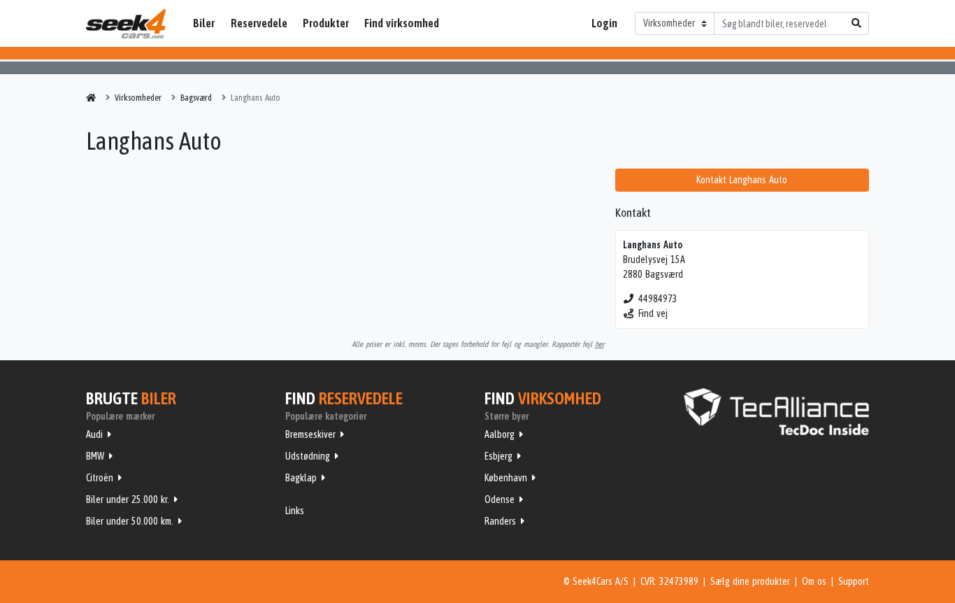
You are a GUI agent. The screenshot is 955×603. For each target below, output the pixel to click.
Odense (499, 499)
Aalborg (499, 434)
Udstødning (307, 456)
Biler (204, 23)
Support (853, 581)
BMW (95, 456)
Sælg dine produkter (750, 581)
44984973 (657, 298)
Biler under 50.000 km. (129, 521)
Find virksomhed (401, 23)
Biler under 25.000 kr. (127, 499)
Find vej (653, 313)
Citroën (99, 477)
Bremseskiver (310, 434)
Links (294, 510)
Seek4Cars (126, 23)
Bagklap (301, 477)
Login (604, 23)
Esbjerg (498, 456)
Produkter (326, 23)
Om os (814, 581)
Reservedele (259, 23)
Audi (94, 434)
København (505, 477)
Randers (500, 521)
